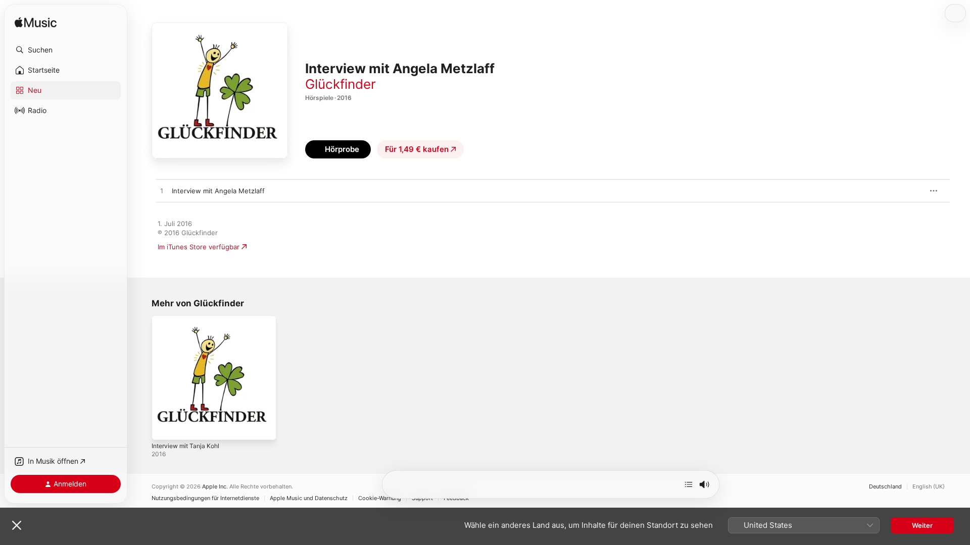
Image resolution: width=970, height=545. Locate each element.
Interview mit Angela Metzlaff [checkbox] (218, 191)
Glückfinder (340, 84)
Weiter (922, 525)
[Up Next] (689, 484)
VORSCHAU (909, 191)
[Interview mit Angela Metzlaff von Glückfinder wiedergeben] (162, 191)
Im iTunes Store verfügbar (198, 247)
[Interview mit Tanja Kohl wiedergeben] (164, 427)
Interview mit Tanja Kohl (189, 319)
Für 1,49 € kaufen (417, 149)
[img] (36, 23)
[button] (65, 50)
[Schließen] (16, 525)
